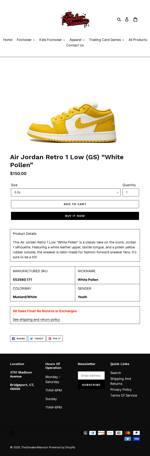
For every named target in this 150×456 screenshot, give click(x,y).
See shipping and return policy (36, 319)
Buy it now (75, 216)
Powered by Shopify (62, 447)
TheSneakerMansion (34, 447)
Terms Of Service (123, 395)
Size (14, 185)
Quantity (129, 185)
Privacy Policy (121, 389)
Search (115, 373)
